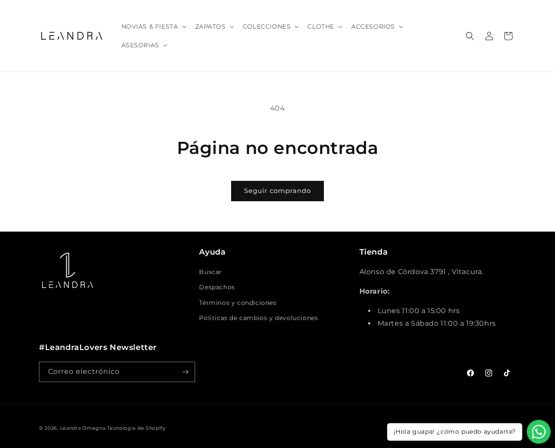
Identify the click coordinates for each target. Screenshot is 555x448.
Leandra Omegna (83, 428)
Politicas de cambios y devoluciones (258, 318)
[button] (153, 26)
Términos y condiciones (237, 303)
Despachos (217, 287)
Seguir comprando (277, 190)
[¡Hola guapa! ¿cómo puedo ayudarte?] (539, 432)
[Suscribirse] (185, 372)
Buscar (210, 272)
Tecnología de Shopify (136, 428)
